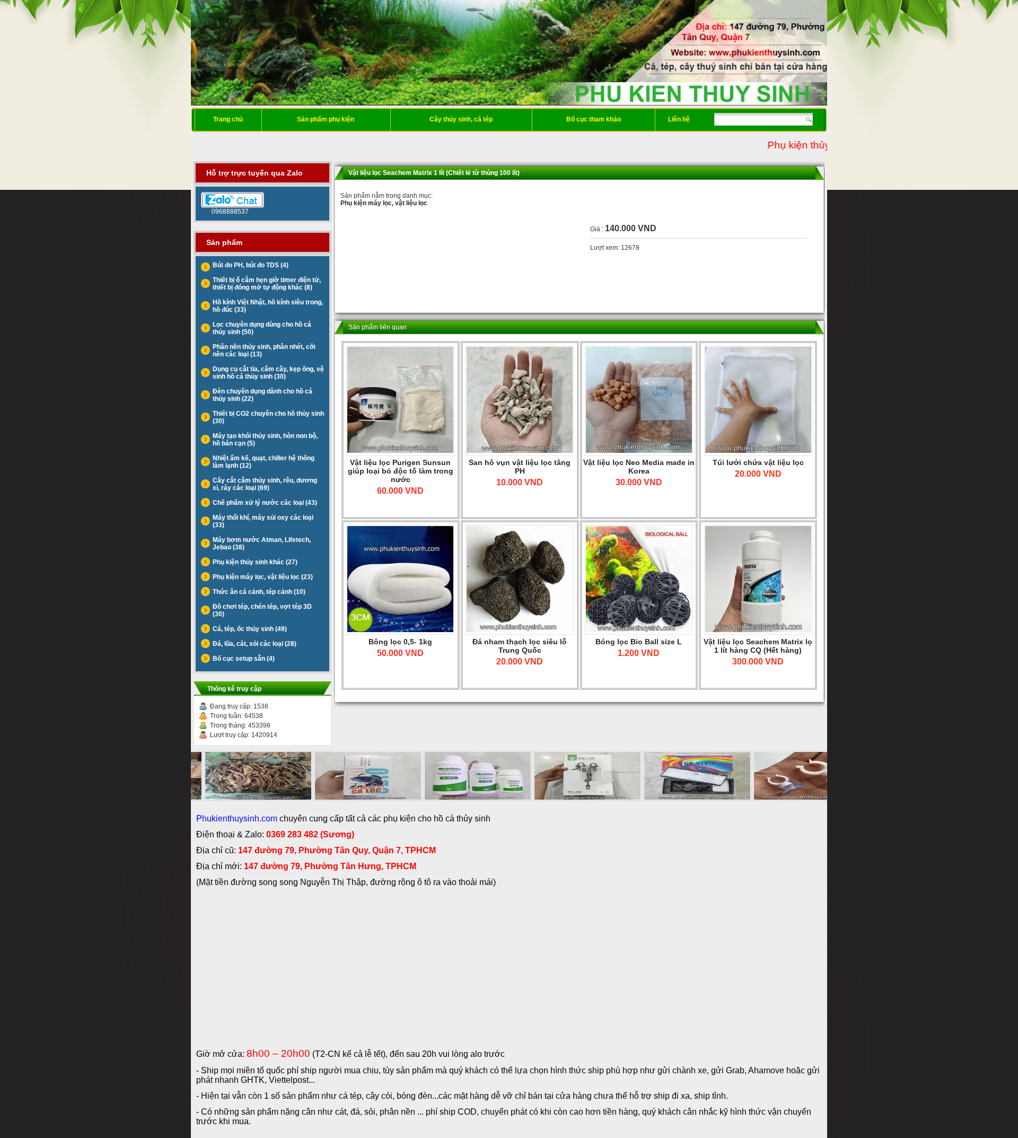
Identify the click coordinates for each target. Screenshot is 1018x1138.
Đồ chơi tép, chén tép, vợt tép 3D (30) (262, 610)
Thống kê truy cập (234, 689)
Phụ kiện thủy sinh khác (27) (255, 562)
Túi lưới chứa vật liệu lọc (758, 462)
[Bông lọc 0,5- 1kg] (400, 580)
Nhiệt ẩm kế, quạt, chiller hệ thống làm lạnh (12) (263, 461)
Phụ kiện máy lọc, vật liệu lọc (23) (263, 577)
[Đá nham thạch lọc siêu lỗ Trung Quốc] (520, 580)
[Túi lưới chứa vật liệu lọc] (758, 401)
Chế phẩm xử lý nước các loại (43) (265, 502)
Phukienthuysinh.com (236, 818)
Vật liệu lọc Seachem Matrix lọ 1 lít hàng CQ (758, 645)
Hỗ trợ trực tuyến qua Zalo (254, 173)
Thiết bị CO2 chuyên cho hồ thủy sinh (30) (268, 417)
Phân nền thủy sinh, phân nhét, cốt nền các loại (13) (264, 350)
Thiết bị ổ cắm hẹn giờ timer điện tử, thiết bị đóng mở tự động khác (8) (267, 283)
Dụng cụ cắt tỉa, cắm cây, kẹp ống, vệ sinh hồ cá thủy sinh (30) (268, 372)
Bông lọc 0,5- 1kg (400, 641)
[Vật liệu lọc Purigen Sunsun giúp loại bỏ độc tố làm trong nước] (400, 401)
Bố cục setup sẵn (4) (244, 658)
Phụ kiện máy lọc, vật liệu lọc (383, 203)
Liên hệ (679, 119)
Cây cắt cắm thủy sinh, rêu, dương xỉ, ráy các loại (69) (265, 484)
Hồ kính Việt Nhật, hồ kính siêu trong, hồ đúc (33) (268, 306)
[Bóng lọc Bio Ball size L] (639, 580)
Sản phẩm (224, 242)
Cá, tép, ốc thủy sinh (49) (250, 629)
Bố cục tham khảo (593, 119)
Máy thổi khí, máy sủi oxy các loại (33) (263, 521)
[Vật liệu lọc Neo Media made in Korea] (639, 401)
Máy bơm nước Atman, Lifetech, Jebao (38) (262, 543)
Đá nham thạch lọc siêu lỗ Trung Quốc (519, 645)
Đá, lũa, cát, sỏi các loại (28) (254, 643)
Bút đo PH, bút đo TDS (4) (250, 265)
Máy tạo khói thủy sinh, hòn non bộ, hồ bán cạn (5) (265, 439)
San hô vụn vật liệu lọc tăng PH (520, 466)
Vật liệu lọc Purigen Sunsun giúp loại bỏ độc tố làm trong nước (400, 471)
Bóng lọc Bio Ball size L (638, 641)
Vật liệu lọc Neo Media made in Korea (639, 466)
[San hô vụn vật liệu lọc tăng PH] (520, 401)
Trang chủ (228, 119)
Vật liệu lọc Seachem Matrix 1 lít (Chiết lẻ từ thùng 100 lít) (434, 173)
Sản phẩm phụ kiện (325, 119)
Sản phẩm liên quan (377, 327)
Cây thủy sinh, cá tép (461, 119)
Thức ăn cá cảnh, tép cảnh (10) (259, 592)
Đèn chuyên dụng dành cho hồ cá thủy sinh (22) (262, 395)
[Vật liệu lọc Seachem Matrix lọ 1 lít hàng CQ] (758, 580)
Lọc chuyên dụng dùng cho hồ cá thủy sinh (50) (262, 328)
